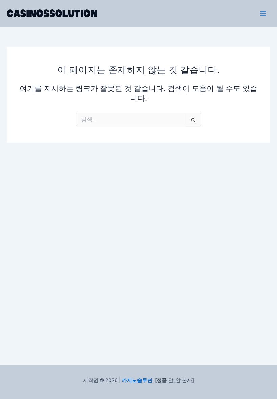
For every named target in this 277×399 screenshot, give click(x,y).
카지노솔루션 (137, 380)
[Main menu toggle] (263, 13)
